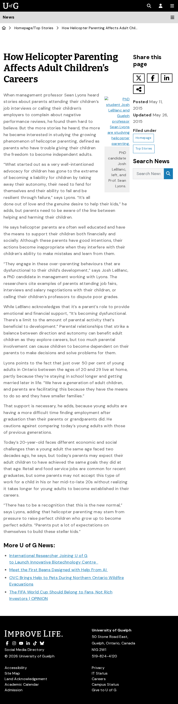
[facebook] (153, 78)
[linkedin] (166, 78)
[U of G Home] (4, 28)
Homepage (23, 28)
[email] (139, 89)
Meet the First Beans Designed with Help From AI (58, 570)
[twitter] (139, 78)
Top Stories (43, 28)
